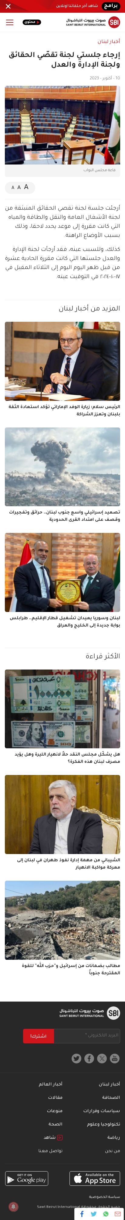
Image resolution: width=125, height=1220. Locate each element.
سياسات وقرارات (101, 1111)
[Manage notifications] (13, 1207)
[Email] (117, 1214)
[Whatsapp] (105, 1214)
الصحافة (111, 1098)
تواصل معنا (50, 1151)
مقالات (55, 1098)
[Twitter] (94, 1214)
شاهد (50, 1138)
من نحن (112, 1151)
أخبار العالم (50, 1084)
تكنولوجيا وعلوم (103, 1124)
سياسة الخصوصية (104, 1197)
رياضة (113, 1138)
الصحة (55, 1124)
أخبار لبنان (109, 42)
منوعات (54, 1111)
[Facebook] (82, 1214)
